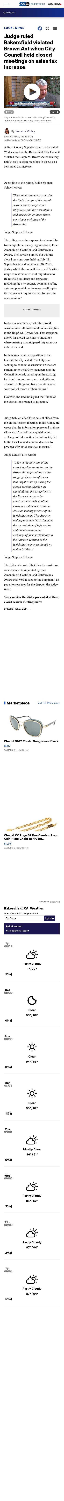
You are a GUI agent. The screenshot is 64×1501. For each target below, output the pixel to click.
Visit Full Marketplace (49, 703)
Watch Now (54, 4)
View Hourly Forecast (17, 931)
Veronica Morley (25, 131)
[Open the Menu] (6, 4)
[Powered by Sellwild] (55, 902)
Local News (14, 28)
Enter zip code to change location (21, 913)
